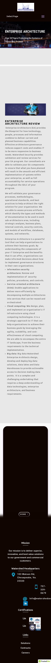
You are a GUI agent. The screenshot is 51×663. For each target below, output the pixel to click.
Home (23, 514)
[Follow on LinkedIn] (25, 603)
